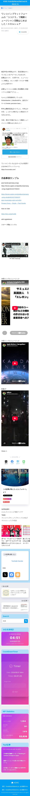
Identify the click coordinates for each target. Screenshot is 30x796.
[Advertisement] (15, 51)
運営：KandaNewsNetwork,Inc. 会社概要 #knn (15, 786)
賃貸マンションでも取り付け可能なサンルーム (15, 761)
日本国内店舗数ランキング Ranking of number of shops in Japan (14, 754)
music (4, 512)
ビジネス (10, 512)
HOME (16, 783)
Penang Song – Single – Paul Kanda (13, 203)
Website (17, 578)
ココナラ (5, 518)
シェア (13, 518)
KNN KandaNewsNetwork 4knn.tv (15, 2)
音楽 (15, 520)
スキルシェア (7, 520)
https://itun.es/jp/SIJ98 (8, 214)
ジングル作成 (22, 518)
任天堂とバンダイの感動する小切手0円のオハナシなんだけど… (15, 769)
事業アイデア (19, 512)
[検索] (26, 621)
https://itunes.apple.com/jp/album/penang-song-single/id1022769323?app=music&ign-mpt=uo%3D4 (15, 197)
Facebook (11, 578)
